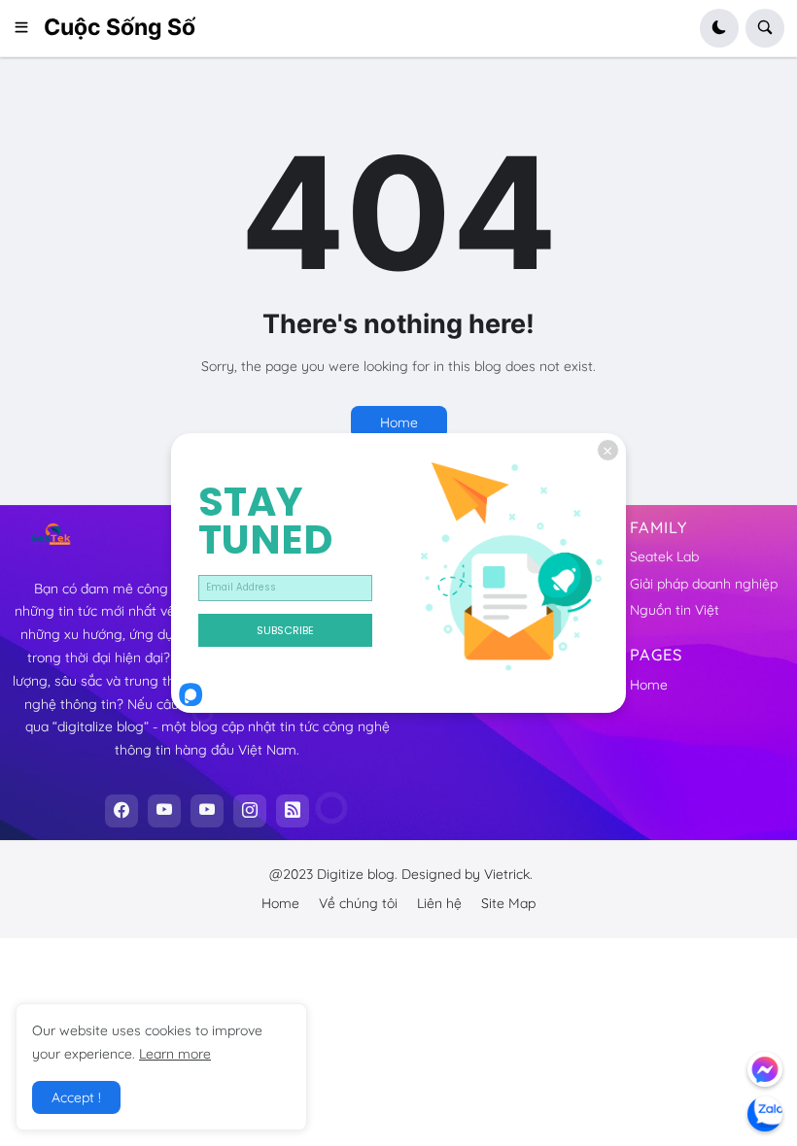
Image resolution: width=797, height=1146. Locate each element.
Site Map (508, 903)
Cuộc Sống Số (119, 27)
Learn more (175, 1053)
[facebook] (121, 810)
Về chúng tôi (358, 903)
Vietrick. (508, 874)
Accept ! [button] (76, 1097)
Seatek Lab (664, 556)
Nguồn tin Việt (674, 610)
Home (399, 422)
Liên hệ (439, 903)
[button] (28, 28)
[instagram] (249, 810)
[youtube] (164, 810)
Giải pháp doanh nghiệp (704, 583)
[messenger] (764, 1069)
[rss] (292, 810)
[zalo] (764, 1113)
